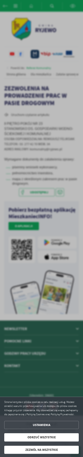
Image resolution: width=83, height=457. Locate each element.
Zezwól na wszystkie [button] (41, 450)
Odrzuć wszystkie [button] (41, 437)
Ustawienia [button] (41, 425)
